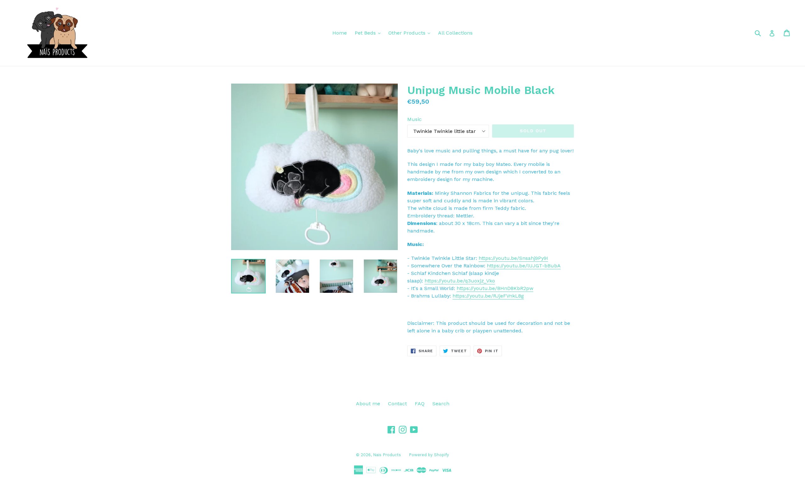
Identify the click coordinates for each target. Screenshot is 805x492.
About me (368, 404)
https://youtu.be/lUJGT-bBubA (524, 266)
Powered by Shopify (429, 454)
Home (339, 33)
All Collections (455, 33)
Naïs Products (387, 454)
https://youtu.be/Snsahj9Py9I (513, 258)
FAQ (420, 404)
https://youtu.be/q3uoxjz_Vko (460, 281)
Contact (397, 404)
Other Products (407, 33)
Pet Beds (366, 33)
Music (414, 119)
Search (440, 404)
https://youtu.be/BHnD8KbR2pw (495, 288)
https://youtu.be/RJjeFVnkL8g (488, 296)
